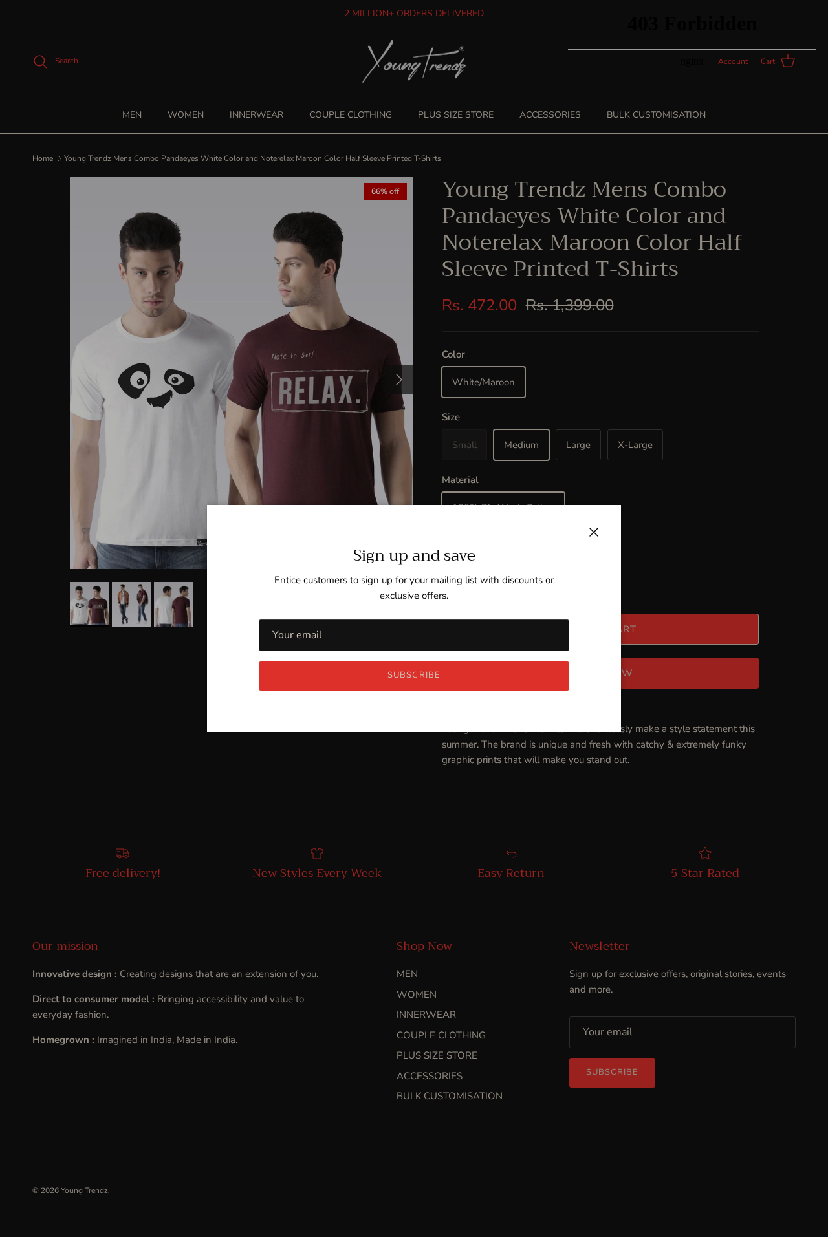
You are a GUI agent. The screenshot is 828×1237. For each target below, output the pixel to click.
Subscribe (413, 675)
